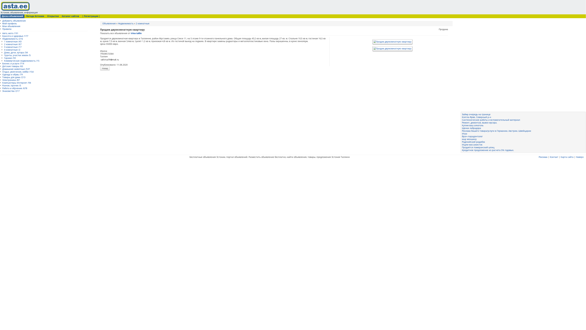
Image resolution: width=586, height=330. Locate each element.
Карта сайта (567, 157)
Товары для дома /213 (13, 77)
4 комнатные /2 (12, 49)
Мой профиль (9, 23)
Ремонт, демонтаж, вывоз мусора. (479, 122)
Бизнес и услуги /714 (13, 63)
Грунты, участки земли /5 (17, 55)
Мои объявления (11, 26)
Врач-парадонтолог (472, 136)
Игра (464, 133)
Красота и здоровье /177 (15, 36)
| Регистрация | (91, 16)
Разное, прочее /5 (11, 85)
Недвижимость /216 (12, 38)
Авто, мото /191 (10, 33)
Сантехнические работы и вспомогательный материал (491, 119)
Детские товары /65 (12, 66)
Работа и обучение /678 (14, 88)
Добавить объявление (14, 20)
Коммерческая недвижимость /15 (21, 60)
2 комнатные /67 (13, 44)
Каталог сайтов (70, 16)
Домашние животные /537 (16, 69)
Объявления (109, 23)
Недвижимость (126, 23)
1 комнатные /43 (13, 41)
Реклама (543, 157)
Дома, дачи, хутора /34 (16, 52)
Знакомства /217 (11, 91)
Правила (6, 29)
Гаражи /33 (10, 58)
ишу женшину (469, 139)
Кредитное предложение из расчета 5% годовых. (488, 150)
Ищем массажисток (472, 144)
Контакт (554, 157)
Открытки (53, 16)
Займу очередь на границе (476, 114)
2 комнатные (142, 23)
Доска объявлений (12, 16)
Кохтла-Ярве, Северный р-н (476, 117)
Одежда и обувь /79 (12, 74)
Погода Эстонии (35, 16)
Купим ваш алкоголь (472, 125)
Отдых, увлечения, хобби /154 (18, 71)
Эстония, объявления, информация (19, 12)
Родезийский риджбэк (473, 141)
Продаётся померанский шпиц (478, 147)
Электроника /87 (11, 80)
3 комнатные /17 (13, 47)
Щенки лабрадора (471, 128)
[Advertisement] (96, 7)
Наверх (580, 157)
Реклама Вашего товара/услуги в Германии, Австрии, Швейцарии (496, 130)
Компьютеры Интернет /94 (16, 82)
